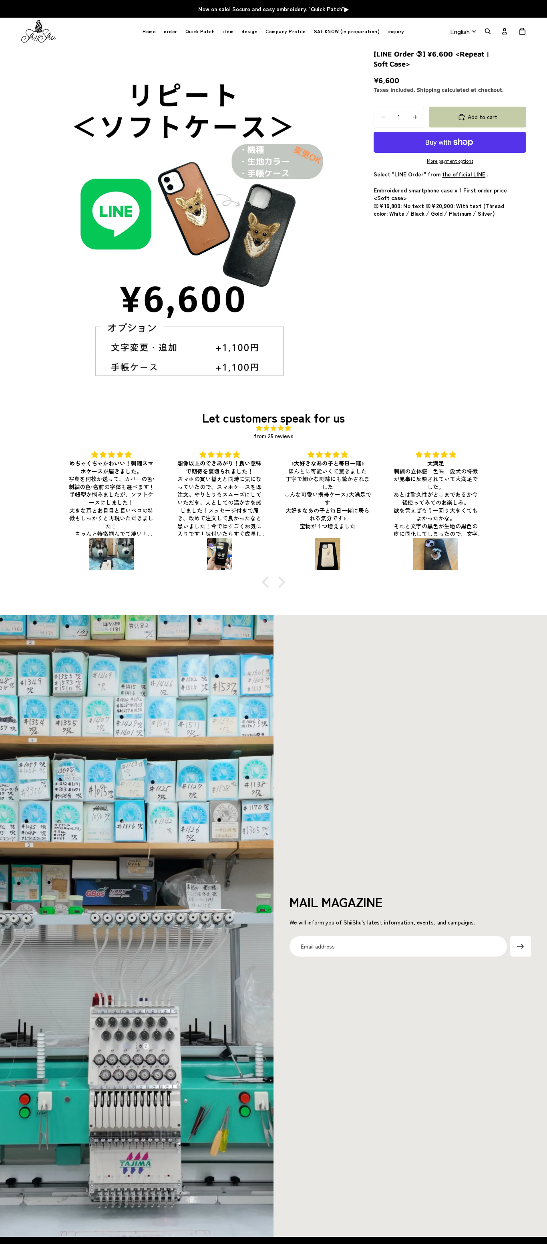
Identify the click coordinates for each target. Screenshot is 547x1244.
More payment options (450, 161)
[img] (273, 428)
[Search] (488, 31)
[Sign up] (520, 946)
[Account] (504, 31)
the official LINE (463, 174)
